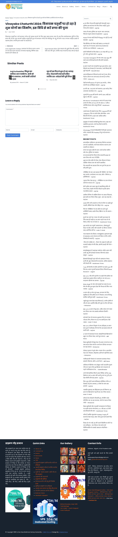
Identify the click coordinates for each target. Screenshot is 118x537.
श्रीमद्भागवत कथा (105, 492)
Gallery (71, 6)
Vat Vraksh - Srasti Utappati (69, 508)
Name (8, 130)
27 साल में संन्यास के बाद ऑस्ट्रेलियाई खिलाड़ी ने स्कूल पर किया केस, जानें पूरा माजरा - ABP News (97, 336)
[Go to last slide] (10, 77)
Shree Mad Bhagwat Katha (96, 490)
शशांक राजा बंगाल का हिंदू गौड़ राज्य (46, 488)
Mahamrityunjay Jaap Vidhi (68, 504)
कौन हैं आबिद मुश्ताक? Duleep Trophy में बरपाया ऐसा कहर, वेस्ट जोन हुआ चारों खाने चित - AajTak (97, 417)
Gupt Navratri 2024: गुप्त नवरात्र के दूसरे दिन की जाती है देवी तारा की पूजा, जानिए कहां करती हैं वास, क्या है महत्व (62, 48)
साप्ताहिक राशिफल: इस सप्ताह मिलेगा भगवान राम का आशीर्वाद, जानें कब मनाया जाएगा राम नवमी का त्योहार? (97, 145)
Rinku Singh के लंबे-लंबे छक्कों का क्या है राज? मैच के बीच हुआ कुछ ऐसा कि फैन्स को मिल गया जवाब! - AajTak (97, 286)
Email (32, 130)
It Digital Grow (63, 532)
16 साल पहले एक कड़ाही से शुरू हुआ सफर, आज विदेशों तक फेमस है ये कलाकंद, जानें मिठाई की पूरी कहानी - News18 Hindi (97, 68)
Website (59, 130)
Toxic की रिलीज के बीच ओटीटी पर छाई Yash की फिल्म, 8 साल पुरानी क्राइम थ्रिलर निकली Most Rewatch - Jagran (97, 269)
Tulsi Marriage (64, 506)
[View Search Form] (111, 6)
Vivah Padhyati (65, 510)
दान (36, 460)
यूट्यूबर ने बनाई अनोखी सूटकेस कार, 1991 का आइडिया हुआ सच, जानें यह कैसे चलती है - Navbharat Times (97, 124)
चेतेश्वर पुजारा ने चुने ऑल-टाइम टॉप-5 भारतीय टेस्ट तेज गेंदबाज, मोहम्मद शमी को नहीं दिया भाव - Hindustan (97, 353)
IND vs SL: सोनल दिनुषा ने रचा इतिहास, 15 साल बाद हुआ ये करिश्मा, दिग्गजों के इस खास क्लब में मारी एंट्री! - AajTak (97, 328)
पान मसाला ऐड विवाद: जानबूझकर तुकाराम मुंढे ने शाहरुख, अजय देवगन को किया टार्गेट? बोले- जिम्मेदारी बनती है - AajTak (97, 236)
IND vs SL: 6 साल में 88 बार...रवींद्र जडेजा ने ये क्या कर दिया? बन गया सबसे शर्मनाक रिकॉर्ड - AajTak (97, 311)
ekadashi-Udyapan (41, 495)
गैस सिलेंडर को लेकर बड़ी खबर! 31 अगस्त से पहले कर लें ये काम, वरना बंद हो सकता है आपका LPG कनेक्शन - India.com (96, 46)
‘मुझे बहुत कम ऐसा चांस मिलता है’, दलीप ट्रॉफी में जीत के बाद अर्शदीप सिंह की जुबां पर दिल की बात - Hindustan (98, 303)
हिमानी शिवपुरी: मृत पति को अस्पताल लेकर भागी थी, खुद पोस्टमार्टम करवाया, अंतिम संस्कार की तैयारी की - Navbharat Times (97, 261)
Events (37, 453)
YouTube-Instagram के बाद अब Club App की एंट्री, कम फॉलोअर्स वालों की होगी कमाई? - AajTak (97, 60)
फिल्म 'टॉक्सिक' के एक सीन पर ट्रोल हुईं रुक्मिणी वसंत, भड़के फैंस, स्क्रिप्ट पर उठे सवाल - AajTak (97, 211)
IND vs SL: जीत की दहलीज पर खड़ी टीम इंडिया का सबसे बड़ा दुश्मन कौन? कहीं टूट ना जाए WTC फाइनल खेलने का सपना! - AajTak (97, 278)
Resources (38, 456)
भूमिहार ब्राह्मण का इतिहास (43, 486)
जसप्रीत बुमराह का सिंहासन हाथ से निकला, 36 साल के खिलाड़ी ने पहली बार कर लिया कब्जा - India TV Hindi (97, 392)
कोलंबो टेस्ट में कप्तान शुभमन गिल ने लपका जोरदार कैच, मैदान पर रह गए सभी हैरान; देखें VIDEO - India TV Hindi (96, 319)
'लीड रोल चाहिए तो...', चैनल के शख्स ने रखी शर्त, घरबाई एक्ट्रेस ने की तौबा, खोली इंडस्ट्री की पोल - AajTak (97, 244)
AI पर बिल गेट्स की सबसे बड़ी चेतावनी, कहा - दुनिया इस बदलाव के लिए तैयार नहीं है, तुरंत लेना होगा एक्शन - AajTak (97, 25)
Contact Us (91, 6)
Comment (10, 109)
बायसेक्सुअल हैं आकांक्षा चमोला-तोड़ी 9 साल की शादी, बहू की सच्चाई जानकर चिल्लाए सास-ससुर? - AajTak (97, 253)
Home (58, 6)
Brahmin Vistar (40, 493)
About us (65, 6)
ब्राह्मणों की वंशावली (41, 477)
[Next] (74, 77)
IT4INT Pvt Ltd (46, 532)
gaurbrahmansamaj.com (99, 459)
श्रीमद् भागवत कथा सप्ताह (103, 496)
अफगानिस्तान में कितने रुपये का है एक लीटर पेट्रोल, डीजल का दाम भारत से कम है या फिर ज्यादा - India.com (97, 77)
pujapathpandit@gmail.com (14, 1)
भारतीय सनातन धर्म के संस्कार (44, 491)
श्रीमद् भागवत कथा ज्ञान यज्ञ (96, 498)
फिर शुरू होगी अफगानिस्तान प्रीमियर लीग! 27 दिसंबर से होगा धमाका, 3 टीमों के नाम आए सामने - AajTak (97, 383)
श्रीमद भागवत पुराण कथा (95, 494)
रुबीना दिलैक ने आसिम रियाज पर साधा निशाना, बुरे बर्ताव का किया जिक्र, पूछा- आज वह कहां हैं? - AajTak (97, 197)
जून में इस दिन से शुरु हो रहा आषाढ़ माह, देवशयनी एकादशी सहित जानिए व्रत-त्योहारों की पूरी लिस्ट (60, 74)
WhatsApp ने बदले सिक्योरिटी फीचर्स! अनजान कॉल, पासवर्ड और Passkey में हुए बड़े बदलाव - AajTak (97, 132)
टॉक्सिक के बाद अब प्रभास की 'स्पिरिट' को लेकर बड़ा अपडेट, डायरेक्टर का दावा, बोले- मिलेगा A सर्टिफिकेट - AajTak (97, 174)
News (6, 20)
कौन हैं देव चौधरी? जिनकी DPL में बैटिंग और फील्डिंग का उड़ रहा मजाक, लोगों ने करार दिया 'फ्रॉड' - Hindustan (97, 400)
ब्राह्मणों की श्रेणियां (41, 479)
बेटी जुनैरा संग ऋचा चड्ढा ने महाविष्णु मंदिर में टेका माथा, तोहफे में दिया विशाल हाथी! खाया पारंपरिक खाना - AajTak (96, 189)
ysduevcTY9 (15, 82)
